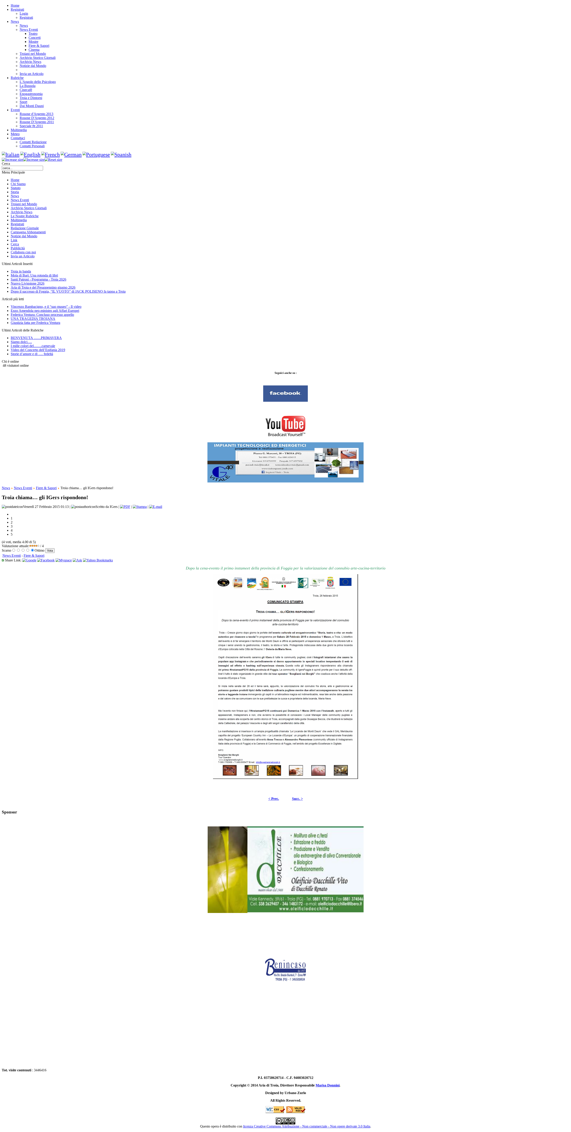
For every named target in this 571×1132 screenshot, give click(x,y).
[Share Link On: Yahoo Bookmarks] (98, 560)
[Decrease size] (34, 159)
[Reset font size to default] (53, 159)
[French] (50, 154)
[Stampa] (140, 507)
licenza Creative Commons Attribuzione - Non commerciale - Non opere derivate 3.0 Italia (306, 1126)
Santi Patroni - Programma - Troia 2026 (38, 279)
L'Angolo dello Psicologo (38, 82)
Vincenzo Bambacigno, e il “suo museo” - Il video (46, 306)
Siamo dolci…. (21, 342)
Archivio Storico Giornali (38, 58)
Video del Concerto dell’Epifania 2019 (38, 350)
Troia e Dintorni (31, 98)
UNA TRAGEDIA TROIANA (33, 319)
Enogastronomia (31, 94)
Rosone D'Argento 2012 (37, 118)
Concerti (35, 37)
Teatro (33, 33)
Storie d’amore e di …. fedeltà (32, 354)
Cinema (34, 50)
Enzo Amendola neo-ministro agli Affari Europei (45, 310)
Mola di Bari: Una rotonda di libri (34, 275)
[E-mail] (155, 507)
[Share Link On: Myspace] (64, 560)
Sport (23, 102)
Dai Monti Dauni (32, 106)
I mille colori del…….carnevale (33, 346)
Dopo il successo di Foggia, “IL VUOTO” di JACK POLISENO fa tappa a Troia (68, 291)
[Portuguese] (96, 154)
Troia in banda (21, 271)
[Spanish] (121, 154)
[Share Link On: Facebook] (46, 560)
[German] (71, 154)
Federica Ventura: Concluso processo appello (42, 315)
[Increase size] (12, 159)
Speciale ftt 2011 (31, 126)
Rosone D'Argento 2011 (37, 122)
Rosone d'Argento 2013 (36, 114)
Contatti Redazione (33, 142)
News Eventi (29, 29)
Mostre (33, 41)
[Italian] (10, 154)
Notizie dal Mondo (33, 66)
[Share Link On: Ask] (77, 560)
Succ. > (297, 799)
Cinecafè (26, 90)
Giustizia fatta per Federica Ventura (35, 323)
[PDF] (125, 507)
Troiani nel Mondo (33, 54)
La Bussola (27, 86)
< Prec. (273, 799)
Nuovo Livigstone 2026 (27, 283)
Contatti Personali (32, 146)
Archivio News (30, 62)
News (24, 25)
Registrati (26, 17)
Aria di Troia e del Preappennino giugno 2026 (43, 287)
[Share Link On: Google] (29, 560)
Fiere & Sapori (39, 46)
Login (24, 13)
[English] (30, 154)
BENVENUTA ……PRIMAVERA (36, 338)
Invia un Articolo (31, 74)
